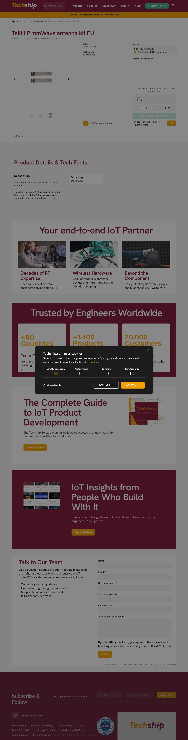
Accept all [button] (132, 385)
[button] (52, 385)
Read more (95, 361)
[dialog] (94, 370)
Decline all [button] (106, 385)
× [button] (148, 350)
